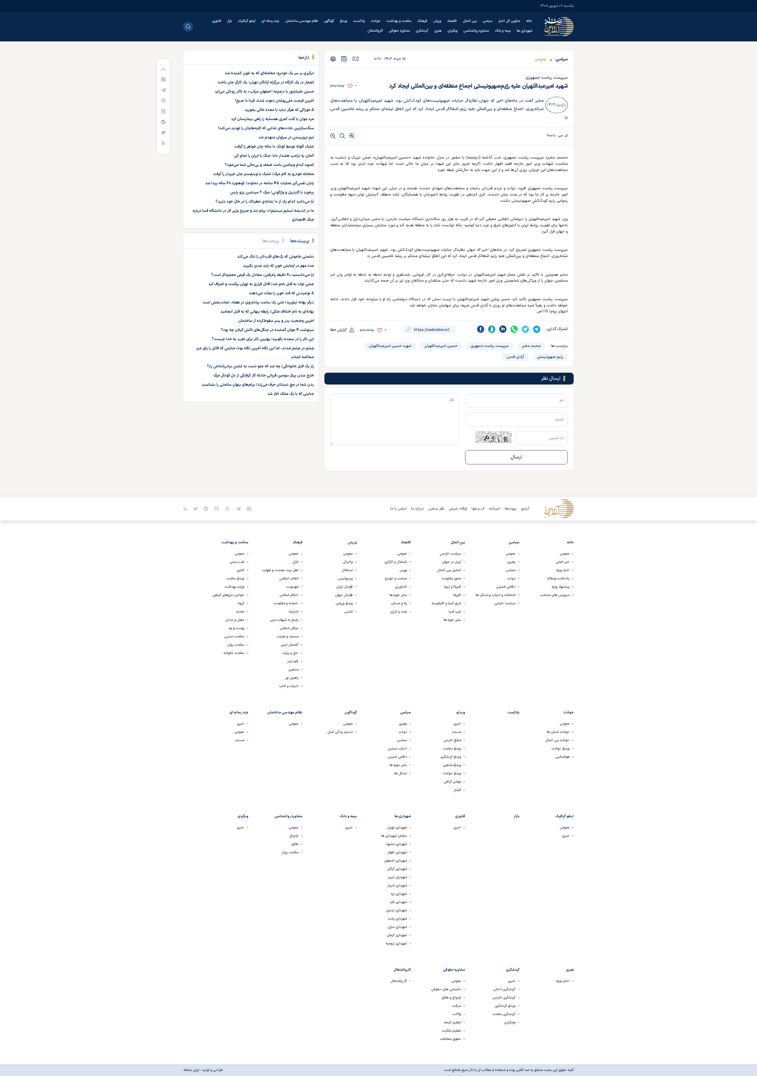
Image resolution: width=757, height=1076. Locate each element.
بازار (229, 21)
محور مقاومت (451, 578)
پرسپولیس (345, 578)
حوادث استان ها (558, 732)
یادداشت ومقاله (558, 578)
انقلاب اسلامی (288, 578)
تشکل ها (400, 773)
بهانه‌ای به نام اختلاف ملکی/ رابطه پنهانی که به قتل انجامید (267, 312)
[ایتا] (163, 111)
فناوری (216, 21)
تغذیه (240, 611)
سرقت (456, 1006)
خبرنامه (494, 509)
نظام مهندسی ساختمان (301, 21)
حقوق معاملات (450, 1039)
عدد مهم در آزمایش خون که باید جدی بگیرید (278, 266)
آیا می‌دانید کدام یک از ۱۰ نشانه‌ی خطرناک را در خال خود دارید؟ (265, 202)
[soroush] (492, 329)
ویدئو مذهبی (452, 765)
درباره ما (417, 509)
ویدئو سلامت (235, 578)
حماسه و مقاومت (286, 603)
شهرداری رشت (397, 918)
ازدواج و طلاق (451, 997)
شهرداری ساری (397, 927)
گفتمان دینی (289, 644)
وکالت (456, 1014)
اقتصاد (452, 21)
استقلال (347, 570)
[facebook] (480, 329)
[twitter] (525, 329)
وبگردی (452, 30)
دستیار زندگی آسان (340, 732)
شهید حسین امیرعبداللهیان (390, 346)
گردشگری (422, 30)
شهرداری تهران (397, 827)
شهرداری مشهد (396, 844)
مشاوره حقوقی (399, 30)
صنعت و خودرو (396, 578)
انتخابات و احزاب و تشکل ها (495, 595)
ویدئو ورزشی (344, 603)
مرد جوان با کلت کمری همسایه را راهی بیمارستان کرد (272, 119)
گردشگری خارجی (503, 997)
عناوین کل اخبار (509, 21)
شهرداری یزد (398, 893)
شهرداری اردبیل (396, 910)
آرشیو (525, 509)
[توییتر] (163, 132)
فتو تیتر (292, 661)
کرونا (241, 603)
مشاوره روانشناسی (476, 30)
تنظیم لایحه (452, 1022)
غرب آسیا (455, 611)
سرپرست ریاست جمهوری (489, 346)
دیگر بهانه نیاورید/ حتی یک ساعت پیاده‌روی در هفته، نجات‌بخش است (258, 303)
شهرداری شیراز (397, 885)
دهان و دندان (234, 620)
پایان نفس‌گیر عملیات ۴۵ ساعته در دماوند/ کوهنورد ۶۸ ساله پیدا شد (259, 183)
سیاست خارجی (504, 603)
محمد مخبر (531, 346)
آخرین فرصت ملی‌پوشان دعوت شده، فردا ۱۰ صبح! (274, 101)
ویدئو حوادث (560, 748)
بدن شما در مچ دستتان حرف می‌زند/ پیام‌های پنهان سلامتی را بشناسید (258, 385)
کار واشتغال (398, 981)
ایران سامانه (191, 1070)
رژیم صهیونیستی (550, 357)
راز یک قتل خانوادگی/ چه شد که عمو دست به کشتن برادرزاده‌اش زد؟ (260, 366)
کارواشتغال (375, 30)
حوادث (376, 21)
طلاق (294, 844)
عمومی (540, 59)
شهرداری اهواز (397, 852)
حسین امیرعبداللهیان (440, 346)
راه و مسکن (399, 603)
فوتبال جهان (344, 595)
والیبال (348, 562)
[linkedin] (503, 329)
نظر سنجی (436, 509)
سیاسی (487, 21)
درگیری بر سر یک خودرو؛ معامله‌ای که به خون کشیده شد (269, 73)
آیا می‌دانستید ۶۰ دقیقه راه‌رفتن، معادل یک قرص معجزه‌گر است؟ (262, 275)
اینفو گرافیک (246, 21)
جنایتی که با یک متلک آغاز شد (290, 394)
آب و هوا (478, 509)
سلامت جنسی (234, 636)
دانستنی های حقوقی (446, 989)
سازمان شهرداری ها (394, 835)
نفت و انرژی (398, 611)
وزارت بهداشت (234, 586)
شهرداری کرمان (397, 935)
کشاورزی (401, 586)
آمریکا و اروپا (452, 586)
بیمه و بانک (503, 30)
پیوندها (511, 509)
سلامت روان (235, 644)
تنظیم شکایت (451, 1030)
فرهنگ (422, 21)
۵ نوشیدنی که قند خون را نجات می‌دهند (281, 293)
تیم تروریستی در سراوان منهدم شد (286, 137)
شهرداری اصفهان (395, 860)
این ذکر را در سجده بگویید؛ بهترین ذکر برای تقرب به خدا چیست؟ (263, 339)
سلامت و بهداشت (398, 21)
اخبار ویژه (563, 570)
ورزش (437, 21)
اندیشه (293, 611)
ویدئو (343, 21)
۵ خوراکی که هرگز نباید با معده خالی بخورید (279, 110)
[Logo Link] (559, 26)
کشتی (348, 611)
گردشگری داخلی (504, 989)
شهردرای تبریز (397, 877)
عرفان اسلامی (289, 628)
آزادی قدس (515, 357)
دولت (511, 578)
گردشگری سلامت (503, 1014)
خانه (529, 21)
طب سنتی (237, 562)
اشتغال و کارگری (395, 562)
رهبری (511, 562)
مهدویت (292, 586)
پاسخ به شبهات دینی (284, 620)
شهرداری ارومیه (396, 943)
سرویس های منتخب (555, 595)
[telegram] (537, 329)
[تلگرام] (163, 90)
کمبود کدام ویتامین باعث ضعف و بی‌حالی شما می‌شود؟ (269, 165)
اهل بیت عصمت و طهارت (280, 570)
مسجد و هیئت (287, 636)
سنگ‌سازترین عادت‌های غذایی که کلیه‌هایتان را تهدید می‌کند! (266, 128)
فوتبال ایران (344, 586)
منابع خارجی (452, 740)
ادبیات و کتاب (288, 686)
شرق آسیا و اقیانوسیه (446, 603)
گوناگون (329, 21)
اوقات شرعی (458, 509)
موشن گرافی (452, 781)
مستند (456, 732)
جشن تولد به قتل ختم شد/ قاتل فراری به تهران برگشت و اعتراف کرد (261, 284)
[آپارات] (163, 100)
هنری (437, 30)
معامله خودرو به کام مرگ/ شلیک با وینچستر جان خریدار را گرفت (263, 174)
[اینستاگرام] (163, 79)
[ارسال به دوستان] (355, 58)
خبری (457, 723)
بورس (403, 570)
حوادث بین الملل (557, 740)
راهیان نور (291, 678)
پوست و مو (236, 628)
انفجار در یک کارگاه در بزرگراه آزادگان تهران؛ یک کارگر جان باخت (266, 82)
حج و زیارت (290, 653)
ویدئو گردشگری (450, 757)
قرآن (295, 562)
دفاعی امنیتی (505, 586)
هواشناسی (562, 757)
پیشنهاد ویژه (561, 586)
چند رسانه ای (270, 21)
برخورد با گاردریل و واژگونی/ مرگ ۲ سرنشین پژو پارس (272, 193)
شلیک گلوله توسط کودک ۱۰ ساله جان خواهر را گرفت (274, 147)
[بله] (163, 121)
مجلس (510, 570)
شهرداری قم (398, 902)
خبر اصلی (563, 562)
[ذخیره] (344, 58)
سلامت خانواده (234, 653)
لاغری (240, 570)
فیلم (457, 790)
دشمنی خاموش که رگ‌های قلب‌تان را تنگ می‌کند (275, 257)
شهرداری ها (524, 30)
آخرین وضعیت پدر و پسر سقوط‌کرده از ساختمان (276, 321)
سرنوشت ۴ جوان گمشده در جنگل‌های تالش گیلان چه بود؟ (267, 330)
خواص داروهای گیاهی (228, 595)
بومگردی (509, 1022)
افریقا (457, 595)
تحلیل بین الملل (449, 570)
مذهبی (293, 669)
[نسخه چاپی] (333, 58)
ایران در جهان (451, 562)
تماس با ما (398, 509)
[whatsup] (514, 329)
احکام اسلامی (288, 595)
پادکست (359, 21)
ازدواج (293, 835)
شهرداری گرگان (397, 869)
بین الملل (470, 21)
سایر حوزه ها (452, 620)
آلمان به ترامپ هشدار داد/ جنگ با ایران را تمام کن (274, 156)
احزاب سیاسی (397, 748)
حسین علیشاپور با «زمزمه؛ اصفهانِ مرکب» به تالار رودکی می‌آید (264, 92)
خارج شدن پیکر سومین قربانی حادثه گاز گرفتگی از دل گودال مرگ (263, 376)
